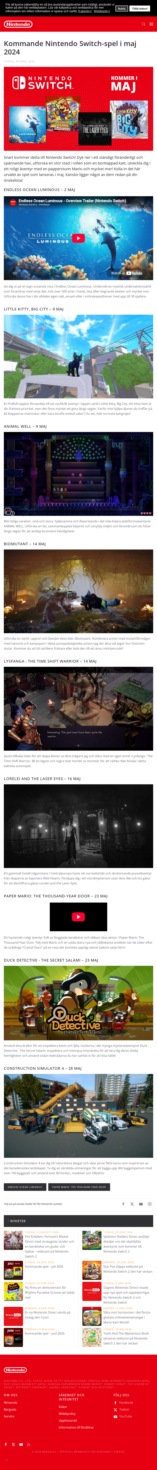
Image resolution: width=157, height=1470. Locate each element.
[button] (144, 24)
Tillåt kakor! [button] (140, 8)
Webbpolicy (67, 1414)
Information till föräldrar (76, 1427)
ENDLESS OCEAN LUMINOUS (32, 189)
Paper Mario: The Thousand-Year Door (79, 1187)
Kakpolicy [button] (85, 11)
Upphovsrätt (68, 1420)
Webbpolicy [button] (102, 11)
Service (9, 1416)
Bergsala (10, 1409)
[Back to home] (18, 24)
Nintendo (10, 1402)
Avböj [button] (121, 8)
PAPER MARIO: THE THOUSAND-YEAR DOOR (47, 896)
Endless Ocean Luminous (25, 1187)
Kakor (63, 1407)
